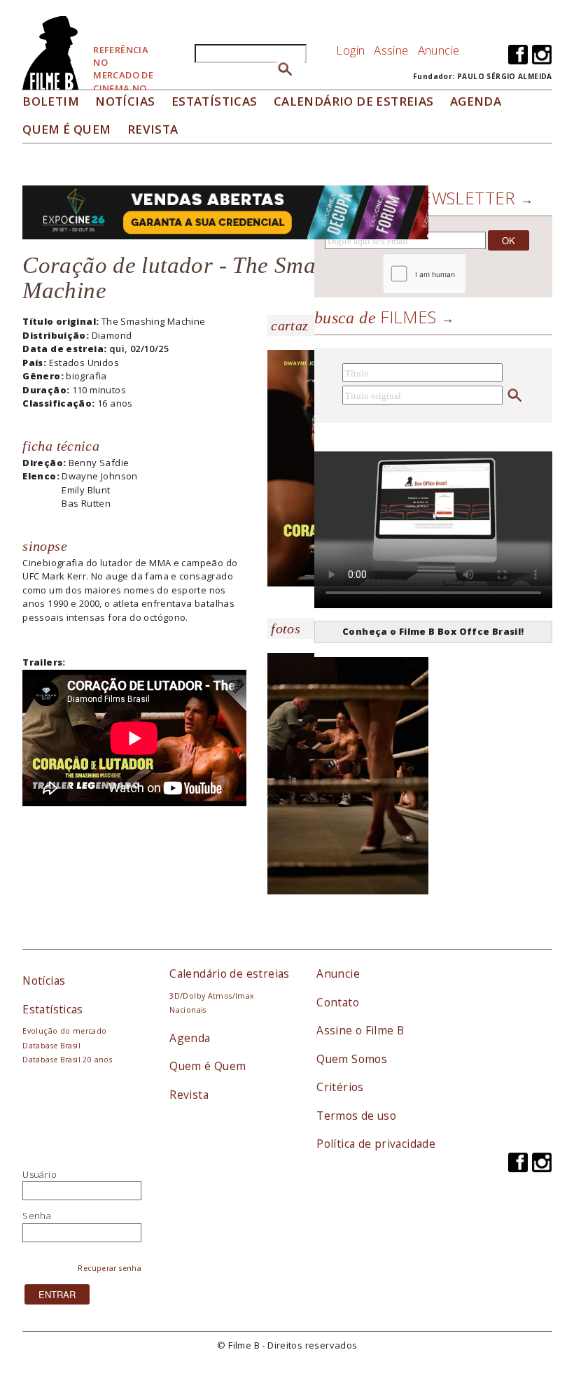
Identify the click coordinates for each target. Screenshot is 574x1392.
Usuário (39, 1174)
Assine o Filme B (360, 1030)
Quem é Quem (207, 1066)
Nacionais (187, 1010)
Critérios (340, 1087)
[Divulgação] (347, 779)
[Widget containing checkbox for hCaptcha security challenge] (462, 274)
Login (350, 50)
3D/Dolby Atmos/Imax (211, 996)
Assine (391, 50)
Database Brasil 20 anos (67, 1059)
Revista (152, 129)
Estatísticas (215, 101)
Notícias (125, 101)
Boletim (50, 101)
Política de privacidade (375, 1143)
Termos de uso (356, 1115)
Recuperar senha (109, 1268)
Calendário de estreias (229, 973)
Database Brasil (51, 1045)
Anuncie (439, 50)
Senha (36, 1215)
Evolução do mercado (64, 1031)
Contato (337, 1002)
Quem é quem (66, 129)
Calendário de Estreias (354, 101)
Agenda (475, 101)
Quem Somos (351, 1059)
